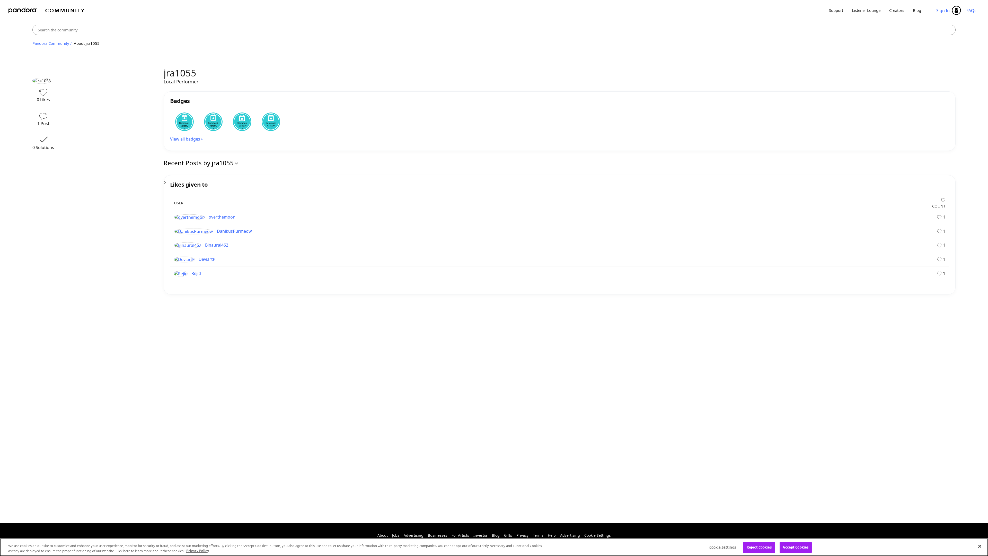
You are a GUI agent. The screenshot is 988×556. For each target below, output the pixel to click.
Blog (917, 10)
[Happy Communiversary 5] (213, 121)
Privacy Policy (197, 550)
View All (560, 181)
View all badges (185, 139)
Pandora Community (47, 10)
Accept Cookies (795, 547)
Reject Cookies (759, 547)
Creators (896, 10)
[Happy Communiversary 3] (271, 121)
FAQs (971, 10)
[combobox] (494, 30)
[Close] (979, 546)
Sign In (943, 10)
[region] (494, 547)
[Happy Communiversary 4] (242, 121)
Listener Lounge (866, 10)
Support (836, 10)
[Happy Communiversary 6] (184, 121)
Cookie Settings (597, 535)
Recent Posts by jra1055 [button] (199, 163)
